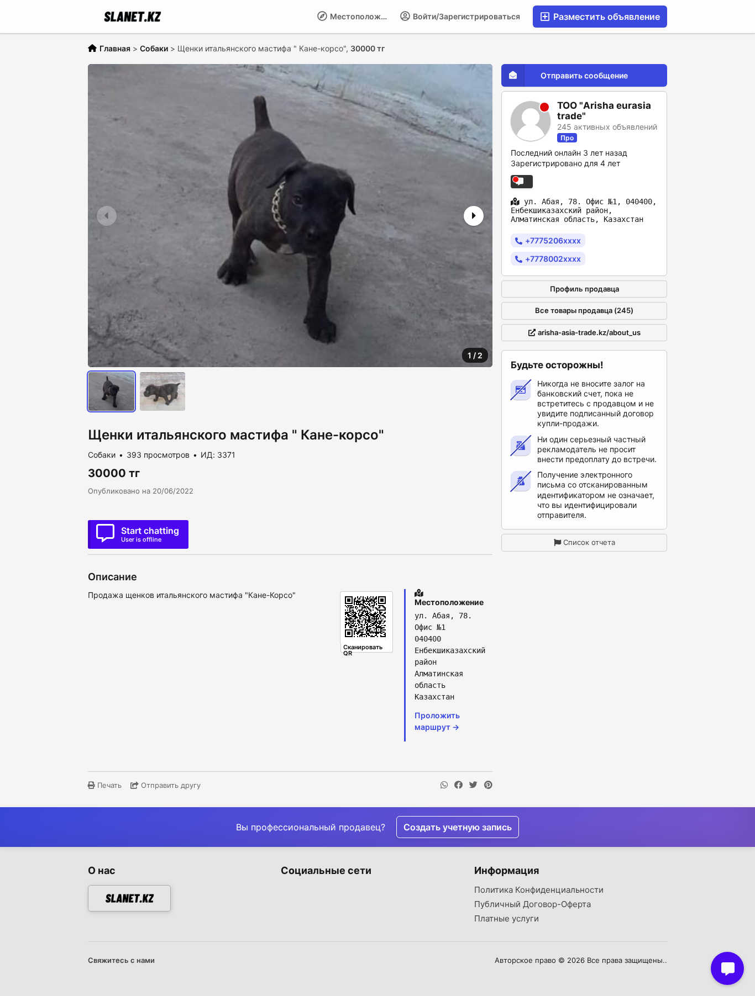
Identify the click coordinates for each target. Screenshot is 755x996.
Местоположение (361, 16)
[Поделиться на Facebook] (458, 785)
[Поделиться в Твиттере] (473, 785)
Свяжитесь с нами (121, 960)
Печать (108, 785)
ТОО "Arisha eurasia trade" (604, 110)
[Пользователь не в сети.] (522, 181)
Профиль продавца (584, 288)
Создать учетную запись (457, 827)
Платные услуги (506, 919)
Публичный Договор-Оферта (532, 904)
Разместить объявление (605, 16)
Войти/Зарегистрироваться (465, 16)
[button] (472, 216)
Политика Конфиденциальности (539, 890)
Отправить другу (170, 785)
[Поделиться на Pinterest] (488, 785)
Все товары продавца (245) (584, 310)
